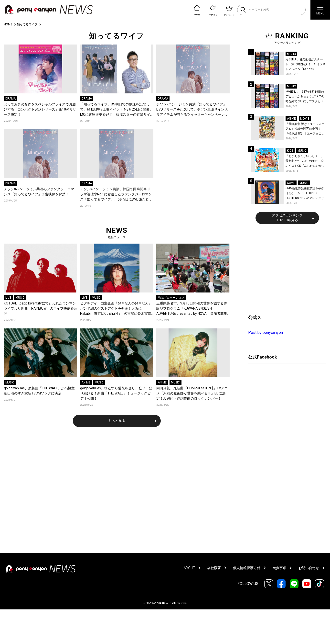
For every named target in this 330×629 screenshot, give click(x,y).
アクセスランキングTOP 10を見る (287, 217)
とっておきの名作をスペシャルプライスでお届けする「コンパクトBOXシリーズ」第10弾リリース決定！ (40, 109)
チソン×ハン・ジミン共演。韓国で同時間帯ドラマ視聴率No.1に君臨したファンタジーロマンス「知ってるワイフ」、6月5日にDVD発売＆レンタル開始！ (116, 194)
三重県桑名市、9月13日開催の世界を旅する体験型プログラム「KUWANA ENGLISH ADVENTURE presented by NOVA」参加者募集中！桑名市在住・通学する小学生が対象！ (191, 308)
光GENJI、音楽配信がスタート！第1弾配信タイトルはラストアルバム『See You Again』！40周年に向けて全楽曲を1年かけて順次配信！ (306, 65)
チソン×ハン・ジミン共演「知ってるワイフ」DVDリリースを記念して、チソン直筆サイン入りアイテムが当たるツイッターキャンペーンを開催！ (192, 109)
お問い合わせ (308, 568)
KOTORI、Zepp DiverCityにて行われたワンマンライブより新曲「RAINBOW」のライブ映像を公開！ (40, 308)
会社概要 (214, 568)
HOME (8, 24)
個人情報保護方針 (246, 568)
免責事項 (279, 568)
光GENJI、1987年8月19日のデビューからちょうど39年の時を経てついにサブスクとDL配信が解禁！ (305, 97)
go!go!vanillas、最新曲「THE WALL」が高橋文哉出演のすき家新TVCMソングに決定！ (39, 390)
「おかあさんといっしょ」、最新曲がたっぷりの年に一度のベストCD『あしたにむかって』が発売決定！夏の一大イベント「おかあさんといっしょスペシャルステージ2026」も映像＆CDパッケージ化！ (305, 161)
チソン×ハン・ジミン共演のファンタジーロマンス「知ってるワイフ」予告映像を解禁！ (39, 191)
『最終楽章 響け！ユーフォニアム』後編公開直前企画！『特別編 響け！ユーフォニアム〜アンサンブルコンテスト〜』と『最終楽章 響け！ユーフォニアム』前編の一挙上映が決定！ (305, 129)
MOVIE (304, 118)
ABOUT (189, 568)
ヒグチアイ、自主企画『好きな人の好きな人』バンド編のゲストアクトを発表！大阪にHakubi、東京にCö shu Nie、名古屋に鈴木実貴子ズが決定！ (116, 308)
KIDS (290, 150)
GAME (291, 183)
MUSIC (20, 297)
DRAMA (10, 98)
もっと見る (116, 421)
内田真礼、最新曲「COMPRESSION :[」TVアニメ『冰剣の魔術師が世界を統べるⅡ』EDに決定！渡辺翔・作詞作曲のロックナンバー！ (192, 393)
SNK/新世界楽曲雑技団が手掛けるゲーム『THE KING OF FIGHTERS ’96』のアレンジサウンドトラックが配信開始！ (305, 194)
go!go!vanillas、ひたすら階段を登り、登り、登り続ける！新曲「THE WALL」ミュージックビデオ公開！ (116, 393)
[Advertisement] (284, 268)
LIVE (8, 297)
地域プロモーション (171, 297)
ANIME (86, 382)
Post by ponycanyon (265, 332)
